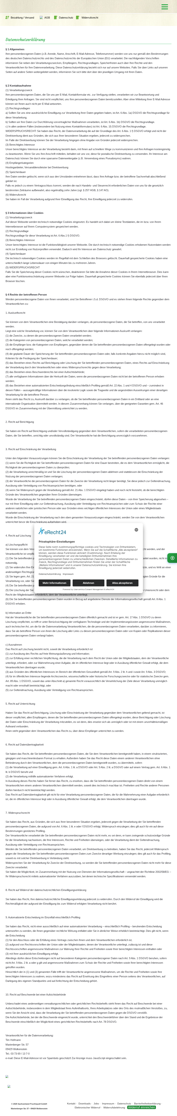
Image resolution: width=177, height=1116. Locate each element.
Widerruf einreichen (141, 1107)
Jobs (96, 1103)
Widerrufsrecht (89, 17)
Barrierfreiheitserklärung (147, 1103)
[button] (164, 6)
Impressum (108, 1103)
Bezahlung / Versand (22, 17)
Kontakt (71, 1103)
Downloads (84, 1103)
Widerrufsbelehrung (114, 1107)
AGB (47, 17)
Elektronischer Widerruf (87, 1107)
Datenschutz (67, 17)
